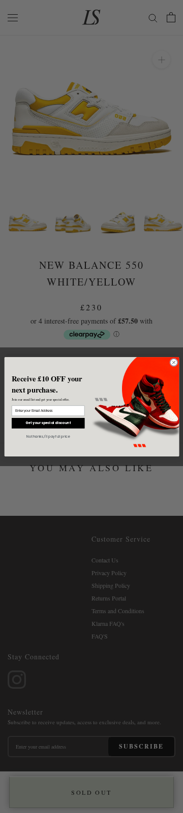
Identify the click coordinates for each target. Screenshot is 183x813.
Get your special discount (47, 422)
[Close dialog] (173, 362)
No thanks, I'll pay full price (48, 436)
